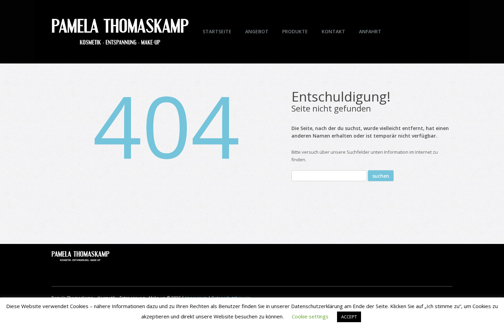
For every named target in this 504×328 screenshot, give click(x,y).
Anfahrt (370, 31)
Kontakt (333, 31)
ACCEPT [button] (349, 317)
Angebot (256, 31)
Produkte (295, 31)
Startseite (217, 31)
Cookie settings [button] (310, 316)
